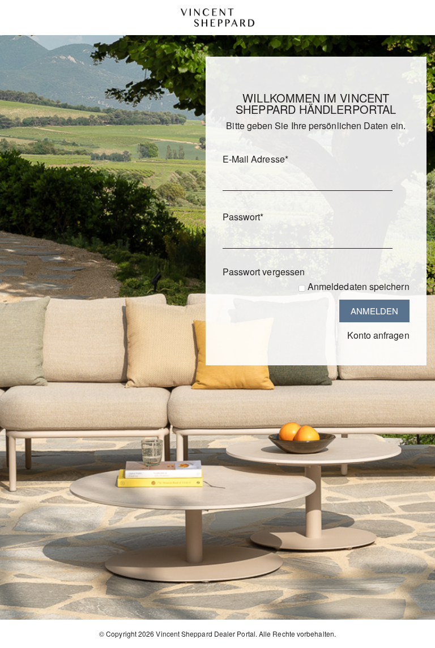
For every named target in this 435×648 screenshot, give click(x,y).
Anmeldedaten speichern (359, 286)
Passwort (243, 216)
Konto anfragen (378, 335)
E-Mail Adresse (255, 158)
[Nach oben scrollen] (411, 635)
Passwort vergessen (264, 271)
